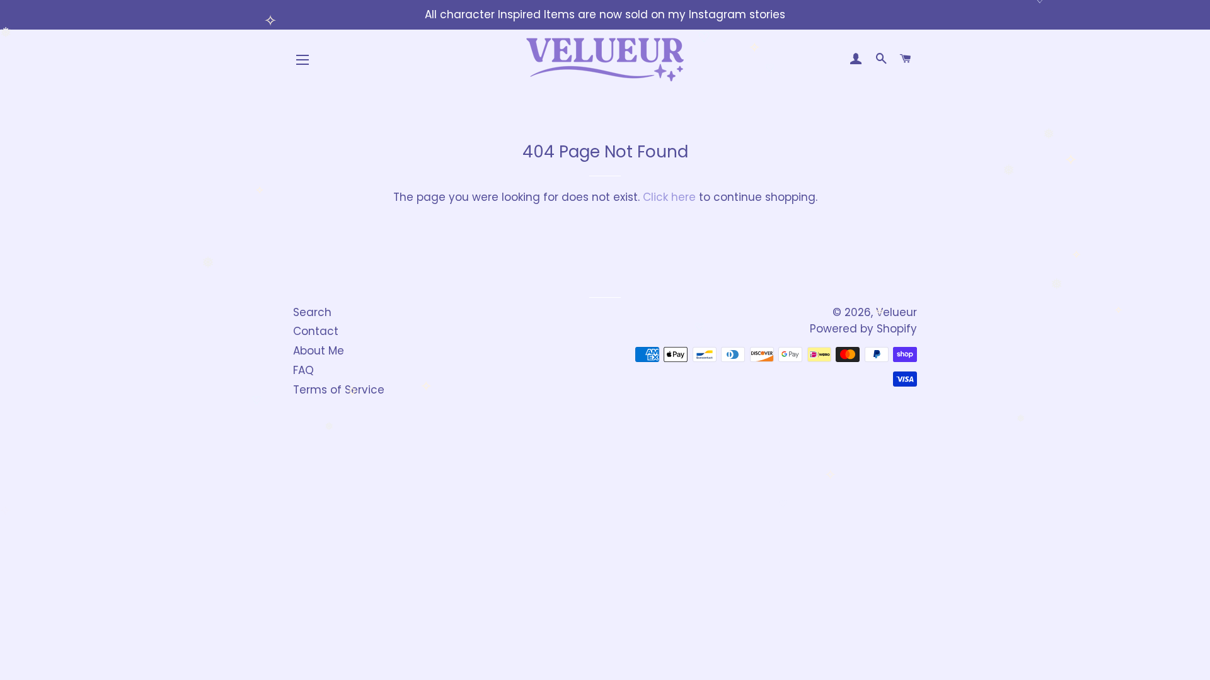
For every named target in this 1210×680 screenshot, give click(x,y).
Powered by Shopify (863, 328)
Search (312, 312)
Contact (315, 331)
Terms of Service (338, 389)
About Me (318, 350)
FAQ (303, 370)
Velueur (896, 312)
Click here (669, 197)
